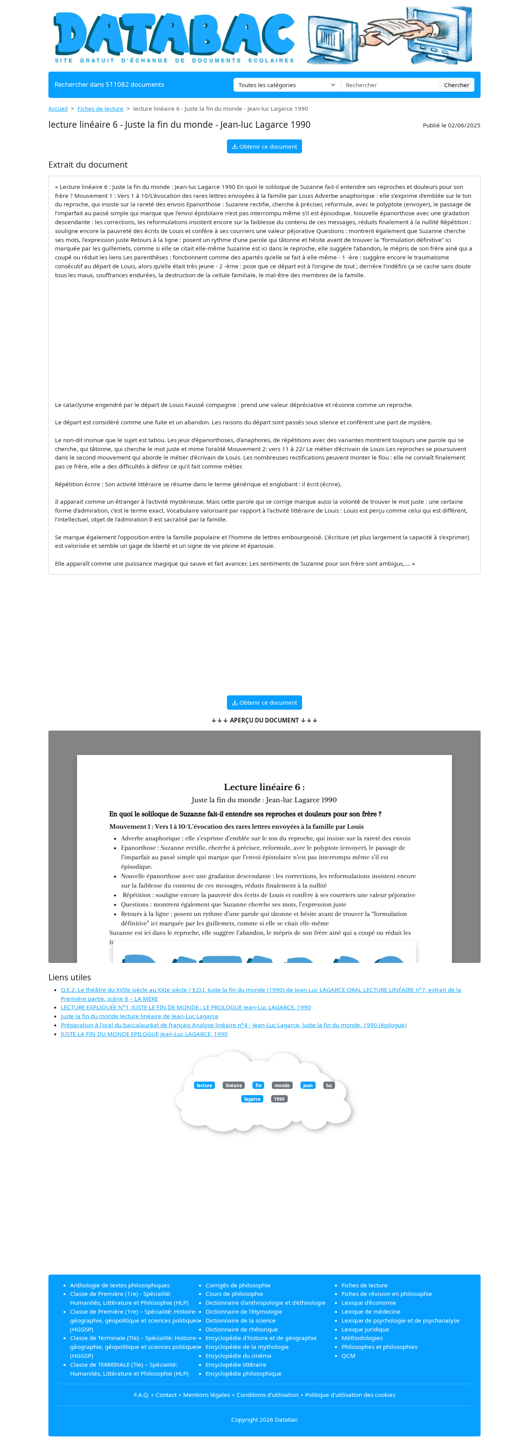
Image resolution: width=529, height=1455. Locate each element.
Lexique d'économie (369, 1302)
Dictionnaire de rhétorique (242, 1329)
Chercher (456, 85)
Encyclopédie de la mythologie (247, 1346)
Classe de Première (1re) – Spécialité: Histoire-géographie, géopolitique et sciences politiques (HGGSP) (134, 1320)
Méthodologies (362, 1338)
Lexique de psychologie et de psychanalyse (401, 1320)
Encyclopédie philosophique (244, 1373)
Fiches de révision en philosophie (387, 1293)
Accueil (58, 108)
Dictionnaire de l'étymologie (244, 1311)
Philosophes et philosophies (379, 1346)
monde (282, 1085)
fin (258, 1085)
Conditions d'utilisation (268, 1394)
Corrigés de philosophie (238, 1285)
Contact (166, 1394)
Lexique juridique (365, 1329)
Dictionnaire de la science (241, 1320)
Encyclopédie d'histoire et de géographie (261, 1338)
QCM (349, 1355)
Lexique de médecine (371, 1311)
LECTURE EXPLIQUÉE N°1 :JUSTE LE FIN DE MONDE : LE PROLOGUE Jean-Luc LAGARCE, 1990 (186, 1007)
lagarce (252, 1099)
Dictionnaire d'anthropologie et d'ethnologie (266, 1302)
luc (329, 1085)
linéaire (234, 1085)
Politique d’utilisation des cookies (350, 1394)
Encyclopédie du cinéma (238, 1355)
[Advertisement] (264, 340)
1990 (279, 1099)
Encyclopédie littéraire (236, 1364)
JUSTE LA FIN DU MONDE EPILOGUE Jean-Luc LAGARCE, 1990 (144, 1034)
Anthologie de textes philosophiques (120, 1285)
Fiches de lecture (100, 108)
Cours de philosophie (234, 1293)
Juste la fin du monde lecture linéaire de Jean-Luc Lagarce (139, 1016)
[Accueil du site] (264, 35)
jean (308, 1085)
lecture (204, 1085)
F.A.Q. (141, 1394)
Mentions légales (206, 1394)
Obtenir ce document (267, 146)
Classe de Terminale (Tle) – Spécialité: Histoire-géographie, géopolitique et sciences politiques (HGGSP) (134, 1346)
